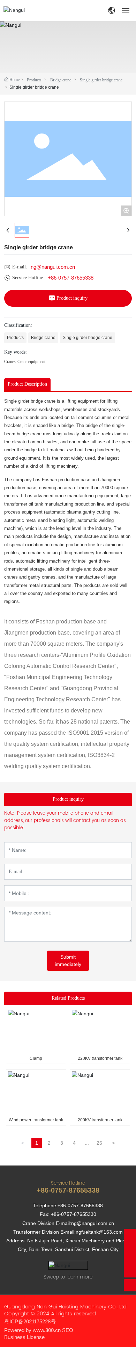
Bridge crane (60, 80)
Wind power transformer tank (36, 1120)
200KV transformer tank (100, 1120)
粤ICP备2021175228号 (30, 1321)
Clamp (36, 1058)
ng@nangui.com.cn (53, 267)
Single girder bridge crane (101, 80)
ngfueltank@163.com (99, 1232)
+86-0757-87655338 (70, 278)
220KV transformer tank (100, 1058)
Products (34, 80)
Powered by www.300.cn (32, 1330)
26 (99, 1143)
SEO (67, 1330)
